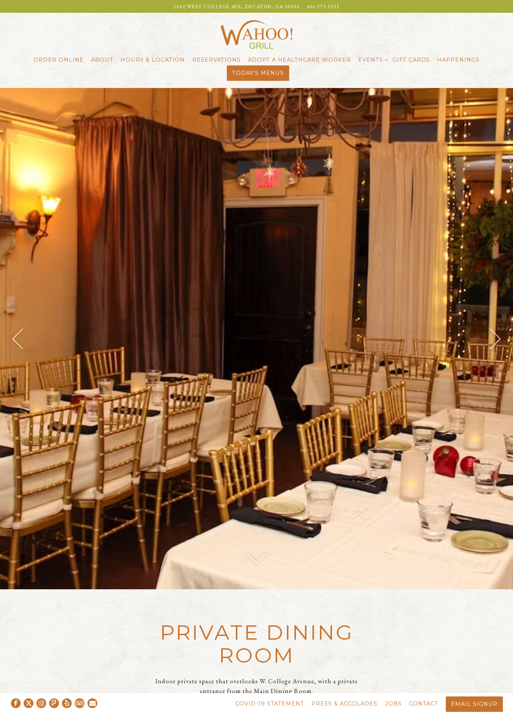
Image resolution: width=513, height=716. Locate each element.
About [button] (102, 59)
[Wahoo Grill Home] (256, 33)
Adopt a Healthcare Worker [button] (299, 59)
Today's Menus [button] (258, 73)
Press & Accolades (344, 703)
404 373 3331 (322, 6)
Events (372, 59)
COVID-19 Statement (269, 703)
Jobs (393, 703)
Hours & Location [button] (153, 59)
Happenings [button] (458, 59)
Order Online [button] (58, 59)
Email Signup (474, 704)
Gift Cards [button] (411, 59)
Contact (423, 703)
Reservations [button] (216, 59)
